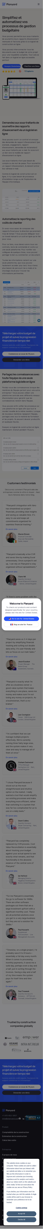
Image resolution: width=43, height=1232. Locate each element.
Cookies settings (21, 1208)
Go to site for (23, 619)
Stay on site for (23, 624)
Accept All (21, 1214)
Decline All (21, 1219)
